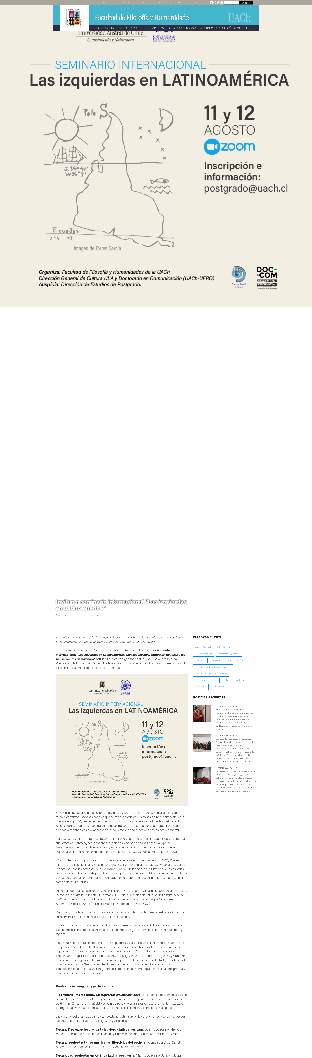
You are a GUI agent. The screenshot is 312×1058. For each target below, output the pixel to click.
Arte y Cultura (223, 647)
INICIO (96, 28)
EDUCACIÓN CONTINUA (199, 28)
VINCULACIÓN (218, 687)
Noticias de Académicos (206, 680)
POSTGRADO (174, 28)
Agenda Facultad (203, 647)
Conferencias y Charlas (229, 654)
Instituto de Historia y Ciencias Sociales (213, 667)
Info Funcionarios (149, 3)
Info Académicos (131, 3)
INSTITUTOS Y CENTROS (133, 28)
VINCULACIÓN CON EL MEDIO (234, 28)
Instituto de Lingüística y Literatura (211, 673)
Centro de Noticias (203, 654)
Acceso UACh (101, 3)
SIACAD (177, 3)
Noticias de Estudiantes (234, 680)
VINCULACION (200, 687)
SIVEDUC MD (165, 3)
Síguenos (199, 3)
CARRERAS (157, 28)
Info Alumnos (115, 3)
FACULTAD (109, 28)
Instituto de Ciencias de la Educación (227, 660)
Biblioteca (188, 3)
